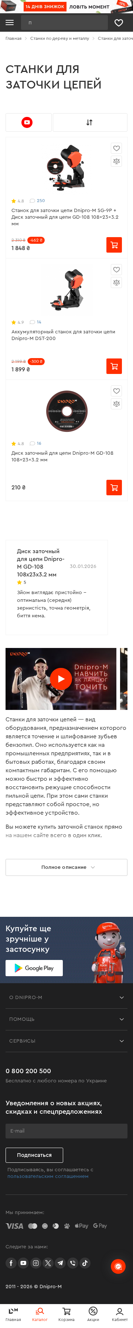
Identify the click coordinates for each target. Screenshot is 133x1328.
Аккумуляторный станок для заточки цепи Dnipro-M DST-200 (63, 335)
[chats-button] (118, 1266)
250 (41, 200)
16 (39, 443)
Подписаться (34, 1155)
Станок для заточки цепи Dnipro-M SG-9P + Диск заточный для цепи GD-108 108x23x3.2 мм (65, 217)
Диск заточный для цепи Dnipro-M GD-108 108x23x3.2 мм (62, 456)
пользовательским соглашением (48, 1176)
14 (39, 322)
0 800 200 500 (28, 1071)
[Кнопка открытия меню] (10, 22)
